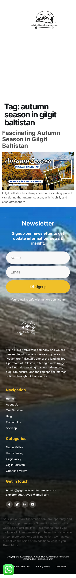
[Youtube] (32, 504)
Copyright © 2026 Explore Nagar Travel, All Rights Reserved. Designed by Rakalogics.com (38, 557)
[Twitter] (17, 504)
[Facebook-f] (9, 504)
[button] (7, 20)
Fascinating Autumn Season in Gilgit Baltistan (31, 139)
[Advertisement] (38, 81)
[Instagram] (25, 504)
